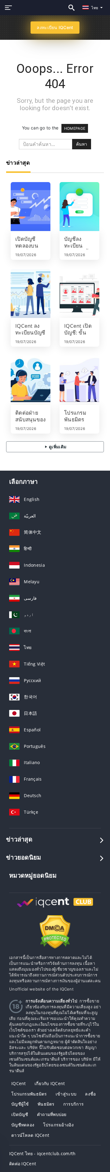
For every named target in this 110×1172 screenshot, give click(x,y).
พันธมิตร (46, 1104)
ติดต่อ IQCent (22, 1163)
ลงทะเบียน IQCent (55, 27)
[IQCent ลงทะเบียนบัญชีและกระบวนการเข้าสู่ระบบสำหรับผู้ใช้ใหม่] (30, 293)
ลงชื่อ (90, 1094)
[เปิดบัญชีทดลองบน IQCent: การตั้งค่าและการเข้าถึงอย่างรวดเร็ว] (30, 206)
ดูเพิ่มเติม (57, 446)
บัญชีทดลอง (22, 1125)
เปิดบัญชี (19, 1114)
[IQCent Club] (55, 908)
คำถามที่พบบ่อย (52, 1114)
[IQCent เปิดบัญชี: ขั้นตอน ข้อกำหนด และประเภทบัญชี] (79, 293)
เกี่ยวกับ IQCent (50, 1083)
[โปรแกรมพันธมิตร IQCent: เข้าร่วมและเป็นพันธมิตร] (79, 380)
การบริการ (73, 1104)
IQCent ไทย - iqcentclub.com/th (42, 1153)
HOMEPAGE (74, 128)
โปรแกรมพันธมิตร (29, 1094)
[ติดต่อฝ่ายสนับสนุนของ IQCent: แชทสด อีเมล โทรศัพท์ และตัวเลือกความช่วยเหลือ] (30, 380)
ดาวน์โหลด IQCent (30, 1135)
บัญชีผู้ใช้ (20, 1104)
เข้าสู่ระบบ (66, 1094)
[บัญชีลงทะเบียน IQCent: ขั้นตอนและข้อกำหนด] (79, 206)
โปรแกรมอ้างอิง (58, 1125)
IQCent (18, 1083)
